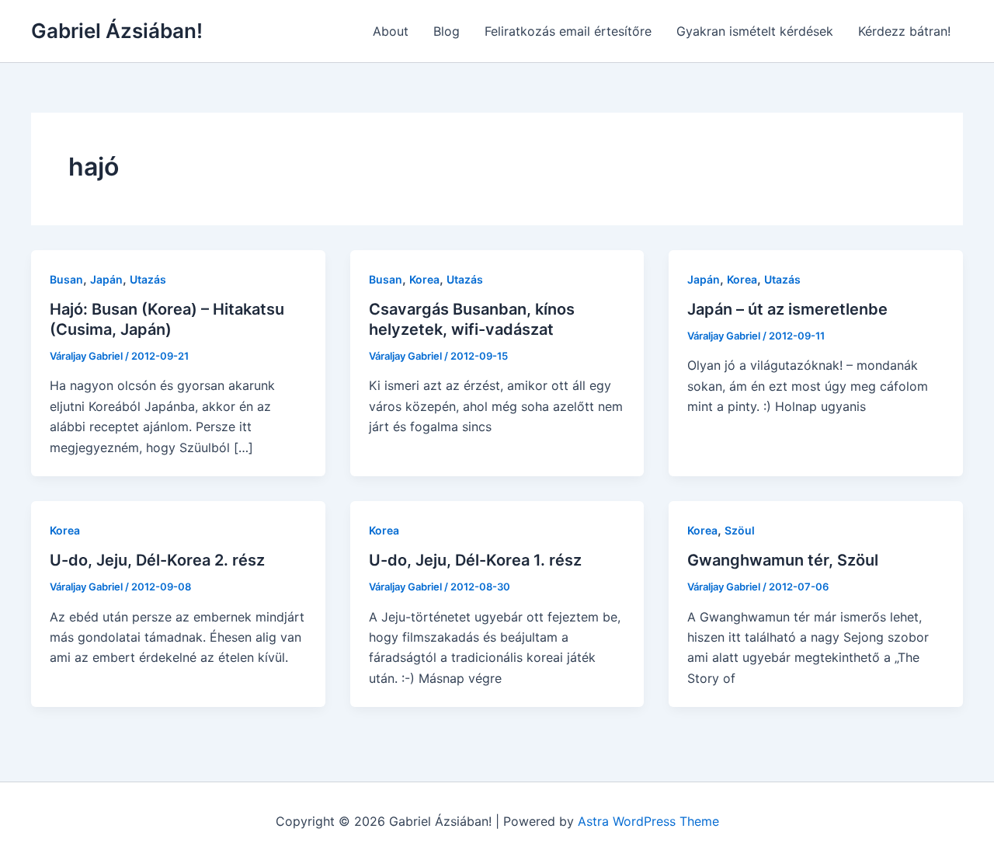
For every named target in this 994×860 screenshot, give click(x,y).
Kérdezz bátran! (904, 31)
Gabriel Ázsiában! (117, 31)
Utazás (148, 279)
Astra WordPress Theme (648, 821)
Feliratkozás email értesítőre (568, 31)
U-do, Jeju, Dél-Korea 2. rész (157, 560)
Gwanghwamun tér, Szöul (782, 560)
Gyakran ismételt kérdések (754, 31)
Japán (106, 279)
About (390, 31)
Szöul (740, 530)
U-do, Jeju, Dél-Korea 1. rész (475, 560)
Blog (446, 31)
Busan (66, 279)
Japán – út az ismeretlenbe (787, 309)
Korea (424, 279)
